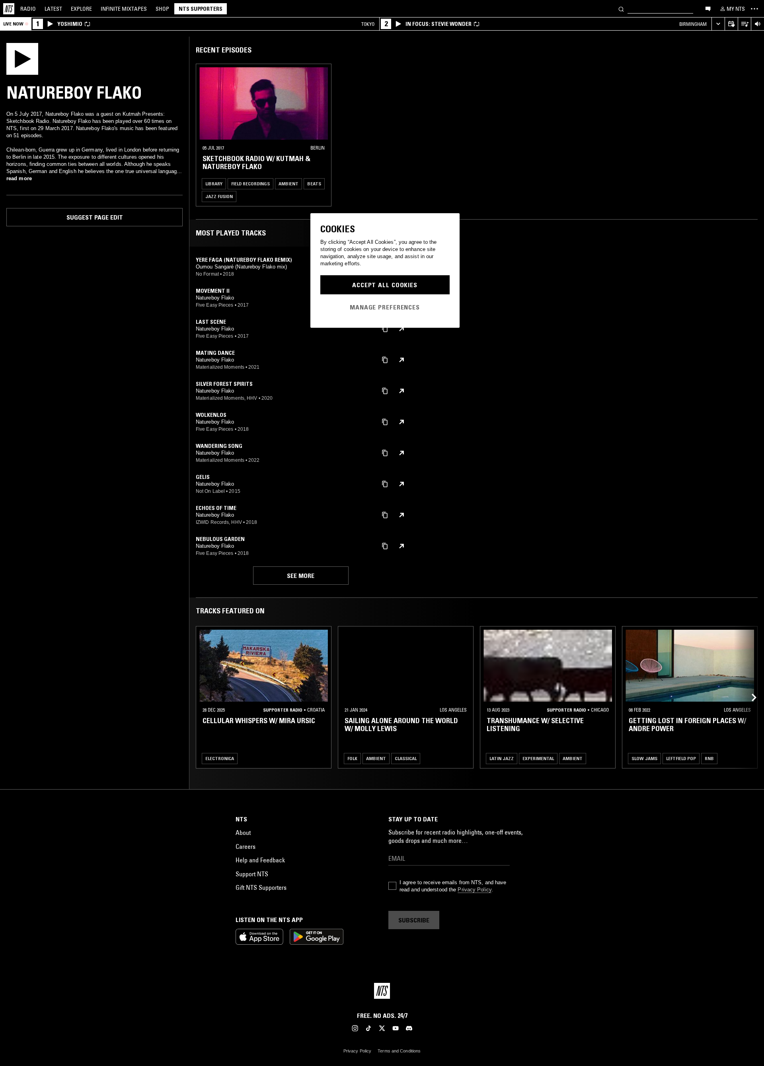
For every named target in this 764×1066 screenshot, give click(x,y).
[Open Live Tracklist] (744, 24)
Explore (81, 8)
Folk (352, 758)
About (243, 832)
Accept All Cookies (384, 285)
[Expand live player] (718, 24)
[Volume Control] (757, 24)
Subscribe (413, 920)
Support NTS (252, 874)
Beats (314, 184)
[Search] (621, 9)
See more (300, 576)
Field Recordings (250, 184)
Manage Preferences (385, 307)
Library (213, 184)
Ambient (288, 184)
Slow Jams (644, 758)
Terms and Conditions (399, 1050)
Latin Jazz (501, 758)
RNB (709, 758)
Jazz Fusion (219, 196)
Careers (245, 846)
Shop (162, 8)
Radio (28, 8)
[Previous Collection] (749, 697)
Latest (53, 8)
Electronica (219, 758)
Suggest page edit (94, 217)
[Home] (8, 8)
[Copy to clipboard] (384, 328)
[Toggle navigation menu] (754, 8)
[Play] (22, 58)
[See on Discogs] (401, 329)
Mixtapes (124, 8)
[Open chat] (708, 8)
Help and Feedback (260, 860)
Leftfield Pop (681, 758)
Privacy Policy (474, 890)
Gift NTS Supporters (261, 887)
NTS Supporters (200, 8)
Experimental (538, 758)
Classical (406, 758)
